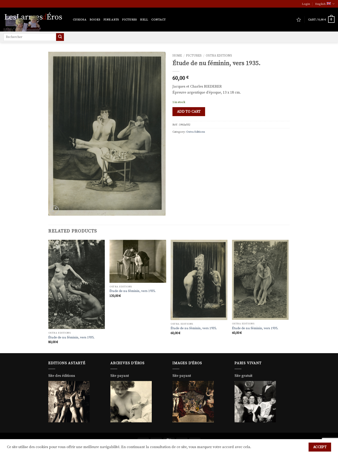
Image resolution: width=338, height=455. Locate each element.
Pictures (129, 19)
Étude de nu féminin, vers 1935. (71, 337)
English (320, 4)
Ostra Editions (219, 56)
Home (177, 56)
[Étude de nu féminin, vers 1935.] (76, 284)
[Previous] (48, 295)
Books (95, 19)
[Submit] (60, 37)
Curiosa (79, 19)
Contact (158, 19)
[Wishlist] (298, 19)
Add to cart (189, 111)
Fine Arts (111, 19)
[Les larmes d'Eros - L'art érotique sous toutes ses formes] (34, 19)
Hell (144, 19)
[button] (306, 4)
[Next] (288, 295)
